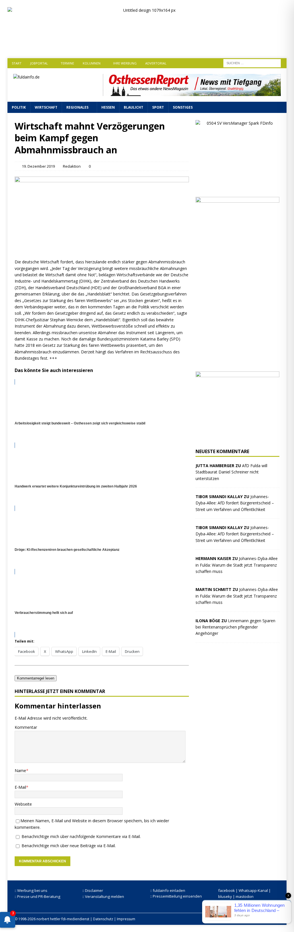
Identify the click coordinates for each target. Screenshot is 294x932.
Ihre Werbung (125, 63)
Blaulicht (133, 107)
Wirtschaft (46, 107)
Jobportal (39, 63)
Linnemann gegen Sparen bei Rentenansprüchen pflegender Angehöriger (235, 627)
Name (20, 770)
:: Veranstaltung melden (103, 896)
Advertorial (156, 63)
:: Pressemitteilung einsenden (176, 896)
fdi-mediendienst (75, 919)
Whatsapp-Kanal (253, 890)
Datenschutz (103, 919)
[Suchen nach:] (252, 62)
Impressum (126, 919)
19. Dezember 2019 (38, 166)
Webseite (23, 804)
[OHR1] (192, 92)
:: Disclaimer (92, 890)
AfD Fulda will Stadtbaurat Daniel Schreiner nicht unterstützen (231, 472)
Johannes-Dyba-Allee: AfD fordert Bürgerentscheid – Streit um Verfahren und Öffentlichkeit (235, 503)
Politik (19, 107)
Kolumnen (91, 63)
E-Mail (20, 787)
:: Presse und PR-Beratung (37, 896)
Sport (158, 107)
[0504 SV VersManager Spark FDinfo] (237, 186)
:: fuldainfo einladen (167, 890)
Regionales (77, 107)
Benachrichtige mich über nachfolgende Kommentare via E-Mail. (81, 836)
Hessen (108, 107)
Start (17, 63)
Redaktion (72, 166)
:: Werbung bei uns (31, 890)
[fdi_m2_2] (237, 438)
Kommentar (26, 727)
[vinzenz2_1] (237, 361)
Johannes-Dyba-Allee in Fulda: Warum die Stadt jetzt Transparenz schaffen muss (237, 565)
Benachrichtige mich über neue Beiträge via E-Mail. (69, 845)
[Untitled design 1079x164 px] (147, 46)
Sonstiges (183, 107)
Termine (67, 63)
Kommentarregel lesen (35, 678)
